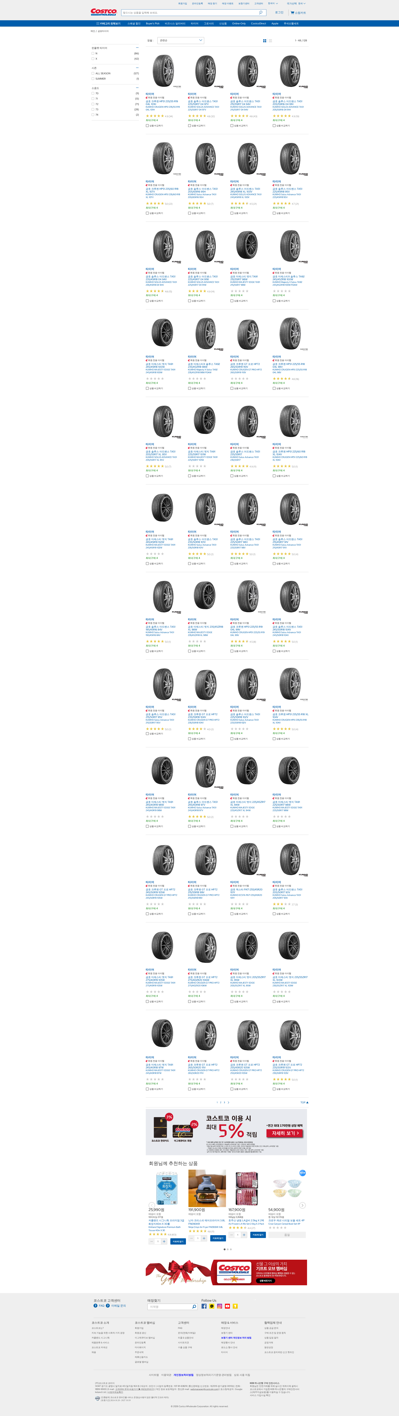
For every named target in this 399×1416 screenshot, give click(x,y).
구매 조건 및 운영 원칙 (275, 1332)
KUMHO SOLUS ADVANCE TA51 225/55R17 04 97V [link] (203, 108)
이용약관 (166, 1374)
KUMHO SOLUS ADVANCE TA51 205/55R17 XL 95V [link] (161, 458)
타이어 (194, 23)
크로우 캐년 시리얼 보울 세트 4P (286, 1220)
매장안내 (225, 1328)
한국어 (271, 3)
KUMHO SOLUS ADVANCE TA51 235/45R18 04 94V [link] (161, 283)
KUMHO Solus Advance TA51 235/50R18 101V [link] (202, 546)
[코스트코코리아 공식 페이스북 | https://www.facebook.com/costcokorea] (204, 1307)
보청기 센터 (227, 1332)
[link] (164, 87)
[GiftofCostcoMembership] (226, 1283)
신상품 (223, 23)
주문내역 (139, 1352)
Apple (275, 23)
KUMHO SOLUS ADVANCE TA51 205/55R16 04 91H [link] (288, 108)
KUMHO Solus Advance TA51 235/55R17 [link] (244, 458)
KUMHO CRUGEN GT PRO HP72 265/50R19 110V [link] (246, 371)
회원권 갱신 (140, 1332)
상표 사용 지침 (242, 1374)
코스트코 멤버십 (145, 1322)
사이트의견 (183, 1342)
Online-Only (239, 23)
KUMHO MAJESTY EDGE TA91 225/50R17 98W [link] (287, 809)
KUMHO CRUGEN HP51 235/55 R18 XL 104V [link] (290, 721)
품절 (287, 1235)
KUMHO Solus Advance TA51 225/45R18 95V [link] (287, 196)
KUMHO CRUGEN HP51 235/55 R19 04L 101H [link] (163, 108)
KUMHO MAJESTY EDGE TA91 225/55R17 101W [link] (203, 458)
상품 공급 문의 (271, 1328)
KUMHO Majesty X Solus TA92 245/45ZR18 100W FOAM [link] (287, 283)
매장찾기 (154, 1300)
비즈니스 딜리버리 (175, 23)
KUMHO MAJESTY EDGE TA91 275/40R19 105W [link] (160, 984)
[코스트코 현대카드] (226, 1153)
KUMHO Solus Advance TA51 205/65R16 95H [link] (202, 196)
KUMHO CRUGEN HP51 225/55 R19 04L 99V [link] (247, 634)
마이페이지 (140, 1347)
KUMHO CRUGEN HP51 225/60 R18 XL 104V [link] (290, 458)
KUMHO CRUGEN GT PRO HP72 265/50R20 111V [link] (203, 1071)
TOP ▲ (304, 1102)
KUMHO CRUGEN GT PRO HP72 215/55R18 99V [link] (203, 896)
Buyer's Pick (152, 23)
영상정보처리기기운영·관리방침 (214, 1374)
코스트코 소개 (100, 1322)
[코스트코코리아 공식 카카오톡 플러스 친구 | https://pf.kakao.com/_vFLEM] (212, 1307)
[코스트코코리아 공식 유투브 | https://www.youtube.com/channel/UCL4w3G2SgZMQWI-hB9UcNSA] (227, 1307)
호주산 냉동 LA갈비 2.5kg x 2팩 (246, 1220)
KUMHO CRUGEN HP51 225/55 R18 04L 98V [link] (290, 371)
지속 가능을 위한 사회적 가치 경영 (108, 1332)
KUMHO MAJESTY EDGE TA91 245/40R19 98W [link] (160, 809)
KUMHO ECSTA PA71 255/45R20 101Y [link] (246, 896)
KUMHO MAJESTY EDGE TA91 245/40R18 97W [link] (160, 1071)
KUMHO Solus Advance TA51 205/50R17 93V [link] (287, 896)
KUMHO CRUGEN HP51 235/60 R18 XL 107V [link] (163, 196)
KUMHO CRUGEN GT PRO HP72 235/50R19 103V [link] (288, 1071)
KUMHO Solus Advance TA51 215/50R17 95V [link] (160, 721)
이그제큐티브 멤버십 (145, 1337)
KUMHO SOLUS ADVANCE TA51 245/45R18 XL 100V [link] (246, 196)
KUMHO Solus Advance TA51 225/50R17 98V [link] (244, 546)
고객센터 (183, 1322)
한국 (300, 3)
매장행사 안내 (228, 1342)
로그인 (279, 12)
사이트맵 (154, 1374)
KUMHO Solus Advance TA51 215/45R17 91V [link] (287, 546)
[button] (262, 13)
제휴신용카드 (141, 1357)
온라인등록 (140, 1342)
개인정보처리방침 (184, 1374)
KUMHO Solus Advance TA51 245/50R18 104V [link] (287, 634)
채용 (94, 1352)
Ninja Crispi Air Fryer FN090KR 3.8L (205, 1227)
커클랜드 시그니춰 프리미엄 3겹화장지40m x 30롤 (166, 1222)
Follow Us (209, 1300)
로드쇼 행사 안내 (229, 1347)
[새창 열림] (98, 1399)
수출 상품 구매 (185, 1347)
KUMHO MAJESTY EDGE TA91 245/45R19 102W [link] (160, 546)
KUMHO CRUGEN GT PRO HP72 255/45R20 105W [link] (246, 1071)
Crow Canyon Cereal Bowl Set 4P (284, 1223)
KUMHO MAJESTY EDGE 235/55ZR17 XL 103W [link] (285, 984)
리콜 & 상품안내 (185, 1337)
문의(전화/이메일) (187, 1332)
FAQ (180, 1328)
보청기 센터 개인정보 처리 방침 (236, 1337)
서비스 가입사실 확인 (260, 1395)
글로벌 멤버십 (141, 1361)
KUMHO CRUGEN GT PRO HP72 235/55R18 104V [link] (203, 721)
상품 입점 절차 (271, 1337)
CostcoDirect (258, 23)
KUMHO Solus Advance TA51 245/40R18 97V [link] (202, 809)
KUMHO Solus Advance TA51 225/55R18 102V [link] (244, 721)
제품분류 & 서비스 (100, 1342)
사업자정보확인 (115, 1392)
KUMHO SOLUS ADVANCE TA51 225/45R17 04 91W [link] (203, 283)
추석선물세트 (291, 23)
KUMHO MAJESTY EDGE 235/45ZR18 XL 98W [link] (200, 634)
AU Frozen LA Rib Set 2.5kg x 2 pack (246, 1223)
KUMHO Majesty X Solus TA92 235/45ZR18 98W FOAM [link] (203, 371)
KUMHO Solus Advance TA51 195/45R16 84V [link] (160, 634)
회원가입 (139, 1328)
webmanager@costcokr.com (204, 1389)
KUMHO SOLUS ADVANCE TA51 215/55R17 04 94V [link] (246, 108)
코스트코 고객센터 (107, 1300)
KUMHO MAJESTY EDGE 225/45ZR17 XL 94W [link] (242, 809)
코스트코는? (98, 1328)
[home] (104, 12)
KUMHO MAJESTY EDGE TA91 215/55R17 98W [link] (245, 283)
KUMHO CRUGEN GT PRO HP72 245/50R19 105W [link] (161, 896)
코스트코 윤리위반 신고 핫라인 (279, 1352)
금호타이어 (103, 31)
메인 (93, 31)
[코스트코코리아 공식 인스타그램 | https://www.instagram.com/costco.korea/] (220, 1307)
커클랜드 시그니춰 (101, 1337)
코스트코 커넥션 (99, 1347)
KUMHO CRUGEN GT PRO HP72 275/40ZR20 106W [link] (203, 984)
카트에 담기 (178, 1241)
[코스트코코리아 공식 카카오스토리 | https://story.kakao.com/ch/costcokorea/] (235, 1307)
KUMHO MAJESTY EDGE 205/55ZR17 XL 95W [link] (242, 984)
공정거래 (268, 1342)
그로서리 (209, 23)
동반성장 (268, 1347)
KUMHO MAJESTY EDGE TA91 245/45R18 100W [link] (160, 371)
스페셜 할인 (134, 23)
